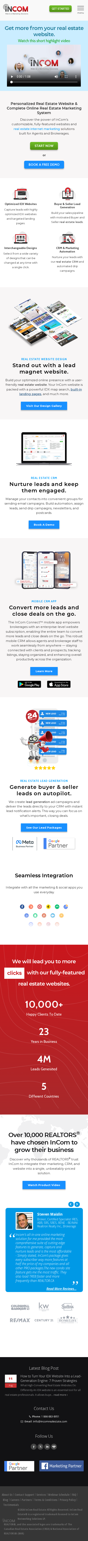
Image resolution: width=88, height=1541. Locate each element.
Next (77, 1204)
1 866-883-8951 (50, 1416)
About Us (7, 1495)
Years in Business (44, 1042)
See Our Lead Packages (44, 827)
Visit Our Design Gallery (44, 405)
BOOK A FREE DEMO (44, 165)
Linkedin (47, 1447)
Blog (5, 1500)
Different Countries (44, 1096)
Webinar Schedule (59, 1495)
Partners (27, 1500)
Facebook (34, 1447)
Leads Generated (44, 1069)
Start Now (44, 146)
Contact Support (24, 1495)
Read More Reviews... (61, 1288)
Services (41, 1495)
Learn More (44, 671)
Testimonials (11, 1505)
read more (60, 1394)
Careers (14, 1500)
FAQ (74, 1495)
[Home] (15, 9)
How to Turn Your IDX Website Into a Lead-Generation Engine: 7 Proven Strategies (50, 1378)
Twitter (40, 1447)
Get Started (60, 8)
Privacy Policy (68, 1500)
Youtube (54, 1447)
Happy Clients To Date (44, 1014)
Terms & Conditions (46, 1500)
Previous (71, 1204)
